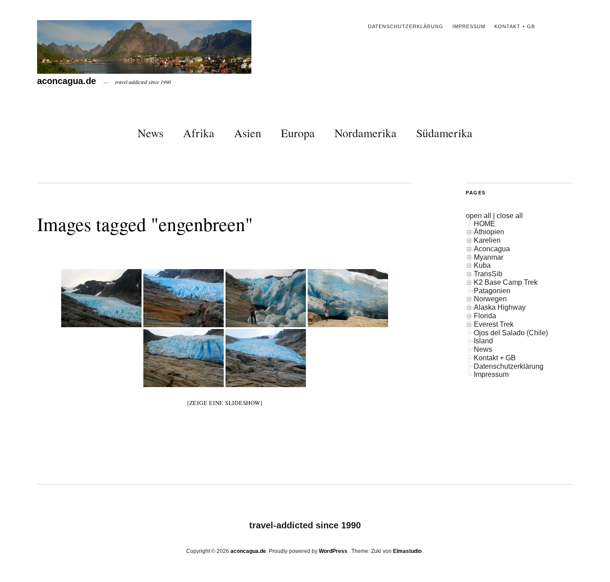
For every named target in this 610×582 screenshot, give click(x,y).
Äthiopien (489, 232)
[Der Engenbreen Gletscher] (101, 298)
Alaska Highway (500, 307)
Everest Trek (494, 324)
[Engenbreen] (183, 298)
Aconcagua (492, 249)
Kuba (482, 265)
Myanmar (488, 257)
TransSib (488, 274)
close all (510, 215)
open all (478, 215)
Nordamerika (365, 132)
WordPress (333, 551)
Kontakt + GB (514, 26)
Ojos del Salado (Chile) (511, 333)
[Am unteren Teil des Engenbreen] (183, 358)
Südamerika (444, 132)
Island (483, 341)
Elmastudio (407, 551)
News (150, 132)
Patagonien (492, 291)
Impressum (468, 26)
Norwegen (490, 299)
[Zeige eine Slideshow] (225, 403)
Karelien (487, 240)
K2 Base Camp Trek (506, 282)
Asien (247, 132)
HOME (484, 224)
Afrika (198, 132)
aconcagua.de (66, 81)
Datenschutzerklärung (405, 26)
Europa (298, 132)
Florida (485, 316)
